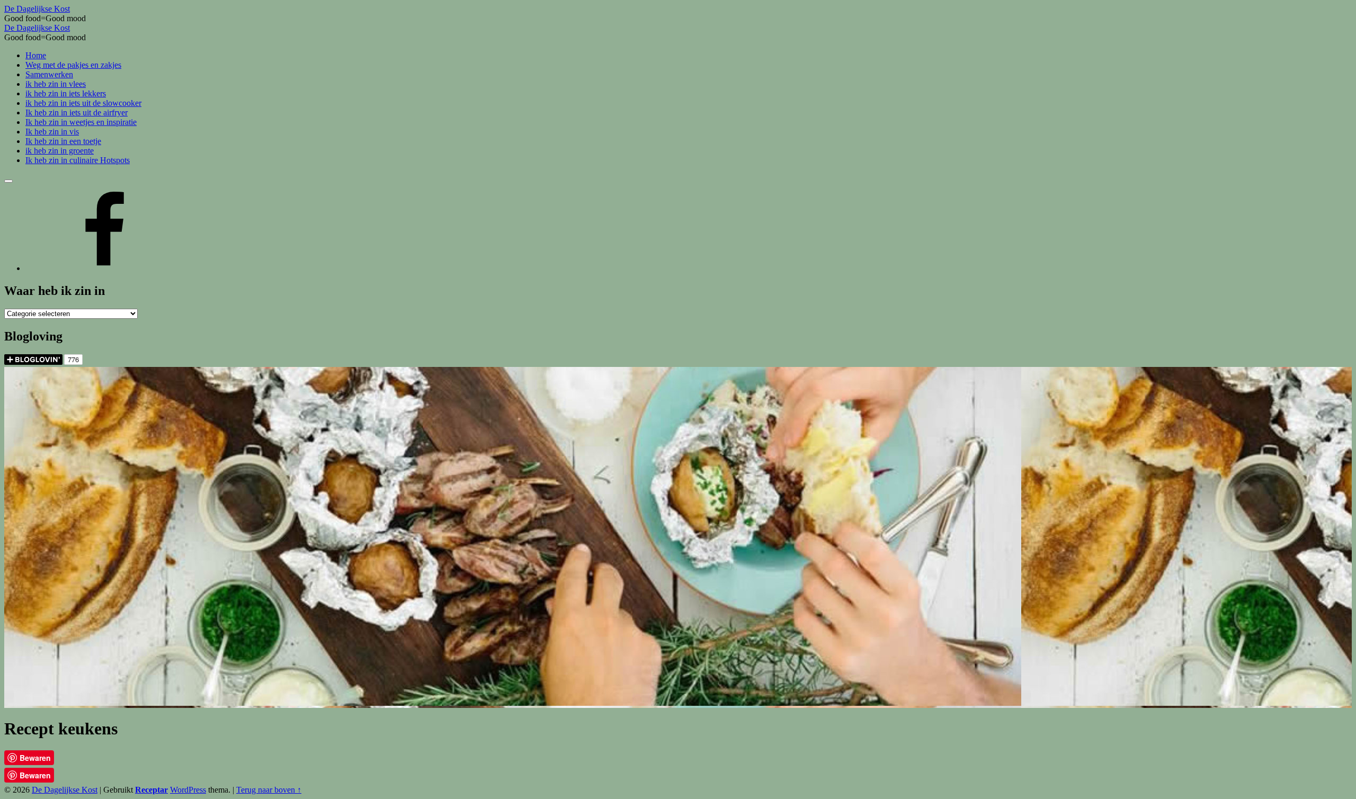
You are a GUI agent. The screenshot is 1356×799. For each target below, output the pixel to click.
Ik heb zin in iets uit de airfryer (76, 112)
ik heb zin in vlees (55, 83)
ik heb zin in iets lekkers (65, 93)
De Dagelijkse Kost (64, 789)
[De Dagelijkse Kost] (104, 268)
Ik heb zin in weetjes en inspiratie (81, 122)
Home (35, 55)
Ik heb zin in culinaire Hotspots (77, 160)
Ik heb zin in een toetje (63, 141)
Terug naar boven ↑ (268, 789)
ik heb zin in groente (59, 150)
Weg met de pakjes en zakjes (73, 64)
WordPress (188, 789)
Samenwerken (49, 74)
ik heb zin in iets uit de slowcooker (83, 102)
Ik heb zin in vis (52, 131)
